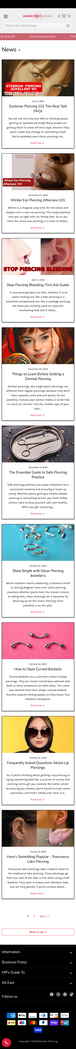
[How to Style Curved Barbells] (38, 641)
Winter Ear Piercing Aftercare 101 (38, 200)
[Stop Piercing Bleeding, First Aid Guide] (38, 256)
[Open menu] (6, 18)
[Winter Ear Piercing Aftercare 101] (38, 172)
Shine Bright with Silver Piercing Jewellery (38, 573)
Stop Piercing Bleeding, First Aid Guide (38, 284)
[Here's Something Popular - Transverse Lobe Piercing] (38, 828)
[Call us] (6, 1042)
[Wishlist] (64, 16)
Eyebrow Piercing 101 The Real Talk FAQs (38, 108)
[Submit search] (68, 25)
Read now (36, 143)
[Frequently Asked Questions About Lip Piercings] (38, 734)
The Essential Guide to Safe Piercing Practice (38, 475)
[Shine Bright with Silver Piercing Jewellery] (38, 542)
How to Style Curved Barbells (38, 669)
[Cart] (69, 16)
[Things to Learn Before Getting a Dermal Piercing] (38, 346)
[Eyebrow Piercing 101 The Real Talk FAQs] (38, 78)
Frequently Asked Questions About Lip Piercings (38, 765)
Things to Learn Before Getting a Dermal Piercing (38, 376)
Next (43, 916)
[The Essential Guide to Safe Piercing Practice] (38, 444)
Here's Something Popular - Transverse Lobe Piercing (38, 859)
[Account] (59, 16)
